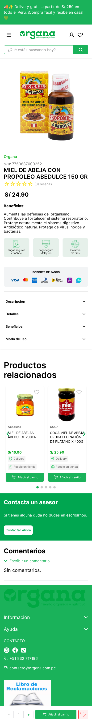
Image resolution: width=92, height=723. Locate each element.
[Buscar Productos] (81, 50)
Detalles (12, 314)
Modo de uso (16, 339)
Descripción (15, 301)
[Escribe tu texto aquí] (6, 650)
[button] (8, 433)
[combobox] (46, 49)
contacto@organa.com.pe (32, 667)
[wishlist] (80, 34)
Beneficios (14, 326)
